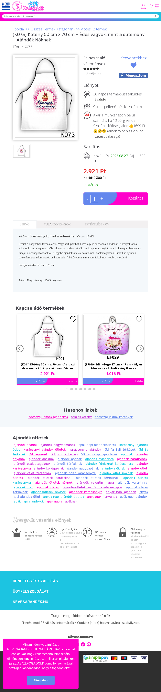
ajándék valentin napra (95, 482)
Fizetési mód (30, 623)
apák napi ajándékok (29, 501)
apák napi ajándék (133, 497)
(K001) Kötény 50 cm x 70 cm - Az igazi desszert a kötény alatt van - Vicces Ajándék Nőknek (48, 366)
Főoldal (19, 29)
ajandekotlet (23, 487)
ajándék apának (25, 445)
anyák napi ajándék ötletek (63, 497)
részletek (100, 99)
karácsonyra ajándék (85, 449)
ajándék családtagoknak (32, 464)
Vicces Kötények (94, 29)
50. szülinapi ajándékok (99, 454)
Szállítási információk (58, 623)
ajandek (127, 454)
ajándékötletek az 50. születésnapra (92, 487)
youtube (89, 644)
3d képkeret (38, 454)
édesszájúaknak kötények (114, 417)
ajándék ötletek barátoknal (49, 478)
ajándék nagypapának (82, 468)
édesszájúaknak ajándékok (48, 417)
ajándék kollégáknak (48, 468)
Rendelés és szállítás (35, 581)
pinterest (83, 644)
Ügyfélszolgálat (31, 591)
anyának (110, 497)
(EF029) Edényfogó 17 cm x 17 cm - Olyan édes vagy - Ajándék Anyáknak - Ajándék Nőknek (113, 366)
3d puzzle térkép (64, 454)
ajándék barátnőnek (132, 459)
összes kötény (81, 417)
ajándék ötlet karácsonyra (75, 473)
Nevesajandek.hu (30, 602)
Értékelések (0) (97, 224)
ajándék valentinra (132, 482)
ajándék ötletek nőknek (54, 482)
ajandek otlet (137, 468)
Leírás (25, 224)
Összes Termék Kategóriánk (53, 29)
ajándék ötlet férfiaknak (32, 473)
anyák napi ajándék (121, 492)
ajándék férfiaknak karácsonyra (109, 464)
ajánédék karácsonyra (85, 492)
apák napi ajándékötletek (97, 445)
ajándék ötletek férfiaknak (97, 478)
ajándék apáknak (41, 459)
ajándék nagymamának (57, 445)
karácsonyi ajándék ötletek (45, 449)
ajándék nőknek (113, 468)
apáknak (71, 501)
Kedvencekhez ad (133, 60)
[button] (72, 668)
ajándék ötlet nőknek (116, 473)
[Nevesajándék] (28, 2)
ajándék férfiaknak (68, 464)
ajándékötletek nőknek (48, 492)
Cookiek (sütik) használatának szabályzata (108, 623)
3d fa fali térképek (120, 449)
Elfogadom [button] (41, 680)
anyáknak (94, 497)
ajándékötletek (48, 487)
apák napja (54, 501)
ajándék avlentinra (99, 459)
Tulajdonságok (57, 224)
